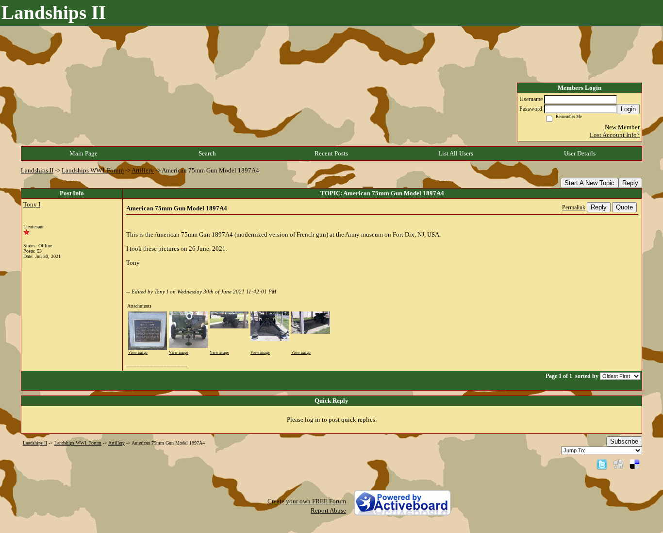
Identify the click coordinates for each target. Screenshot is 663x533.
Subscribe (624, 441)
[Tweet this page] (602, 463)
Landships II (37, 170)
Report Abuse (328, 510)
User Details (580, 153)
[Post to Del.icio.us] (634, 463)
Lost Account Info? (615, 134)
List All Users (455, 153)
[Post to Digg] (618, 463)
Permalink (573, 208)
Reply (630, 183)
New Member (622, 127)
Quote (624, 207)
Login (628, 109)
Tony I (31, 204)
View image (138, 352)
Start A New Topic (589, 183)
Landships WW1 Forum (93, 170)
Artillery (143, 170)
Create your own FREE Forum (306, 501)
